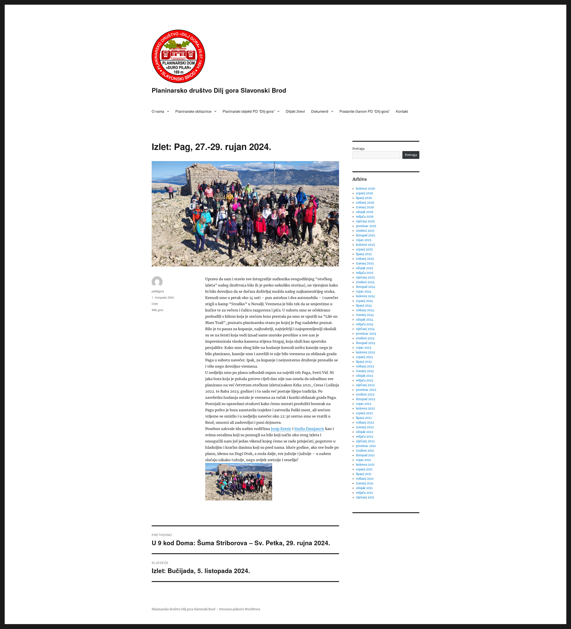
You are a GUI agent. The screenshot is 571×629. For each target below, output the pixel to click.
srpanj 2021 (364, 469)
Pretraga (358, 149)
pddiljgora (158, 291)
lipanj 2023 (364, 362)
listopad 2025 (365, 235)
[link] (281, 428)
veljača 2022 (364, 436)
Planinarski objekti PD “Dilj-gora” (249, 111)
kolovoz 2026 (365, 189)
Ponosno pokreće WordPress (239, 609)
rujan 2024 (363, 291)
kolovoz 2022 (365, 408)
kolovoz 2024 (365, 296)
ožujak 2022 (364, 432)
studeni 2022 (365, 394)
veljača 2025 (364, 273)
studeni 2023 (365, 338)
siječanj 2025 (365, 277)
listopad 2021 (365, 455)
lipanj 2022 (364, 418)
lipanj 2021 (363, 474)
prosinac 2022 (366, 390)
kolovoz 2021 (365, 465)
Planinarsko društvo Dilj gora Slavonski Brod (219, 90)
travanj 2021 (364, 483)
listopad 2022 (365, 399)
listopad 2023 (365, 343)
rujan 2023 (363, 348)
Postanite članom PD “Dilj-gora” (364, 111)
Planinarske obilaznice (193, 111)
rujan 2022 (363, 404)
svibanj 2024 (365, 310)
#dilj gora (157, 310)
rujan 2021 (363, 460)
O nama (158, 111)
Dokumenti (319, 111)
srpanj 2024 (364, 301)
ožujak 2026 (364, 212)
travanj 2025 (365, 263)
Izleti (155, 303)
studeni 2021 (365, 451)
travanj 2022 (365, 427)
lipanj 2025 (364, 254)
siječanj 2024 (365, 329)
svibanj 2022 (365, 422)
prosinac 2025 (366, 226)
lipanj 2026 (364, 198)
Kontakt (402, 111)
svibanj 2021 (365, 479)
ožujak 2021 (364, 488)
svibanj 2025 (365, 259)
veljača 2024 (364, 324)
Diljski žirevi (295, 111)
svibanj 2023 (365, 366)
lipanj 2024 (364, 305)
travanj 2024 (365, 315)
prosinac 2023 (366, 334)
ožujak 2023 (364, 376)
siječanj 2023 (365, 385)
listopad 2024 (365, 287)
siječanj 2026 (365, 221)
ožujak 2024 (364, 320)
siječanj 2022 (365, 441)
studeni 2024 (365, 282)
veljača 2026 (365, 217)
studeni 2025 (365, 231)
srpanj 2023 (364, 357)
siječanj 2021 (365, 497)
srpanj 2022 (364, 413)
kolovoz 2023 (365, 352)
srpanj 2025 (364, 249)
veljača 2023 (364, 380)
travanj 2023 (365, 371)
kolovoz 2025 (365, 245)
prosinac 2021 (366, 446)
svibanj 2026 (365, 203)
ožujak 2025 (364, 268)
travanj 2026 (365, 207)
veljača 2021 (364, 493)
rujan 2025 (363, 240)
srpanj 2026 (364, 193)
